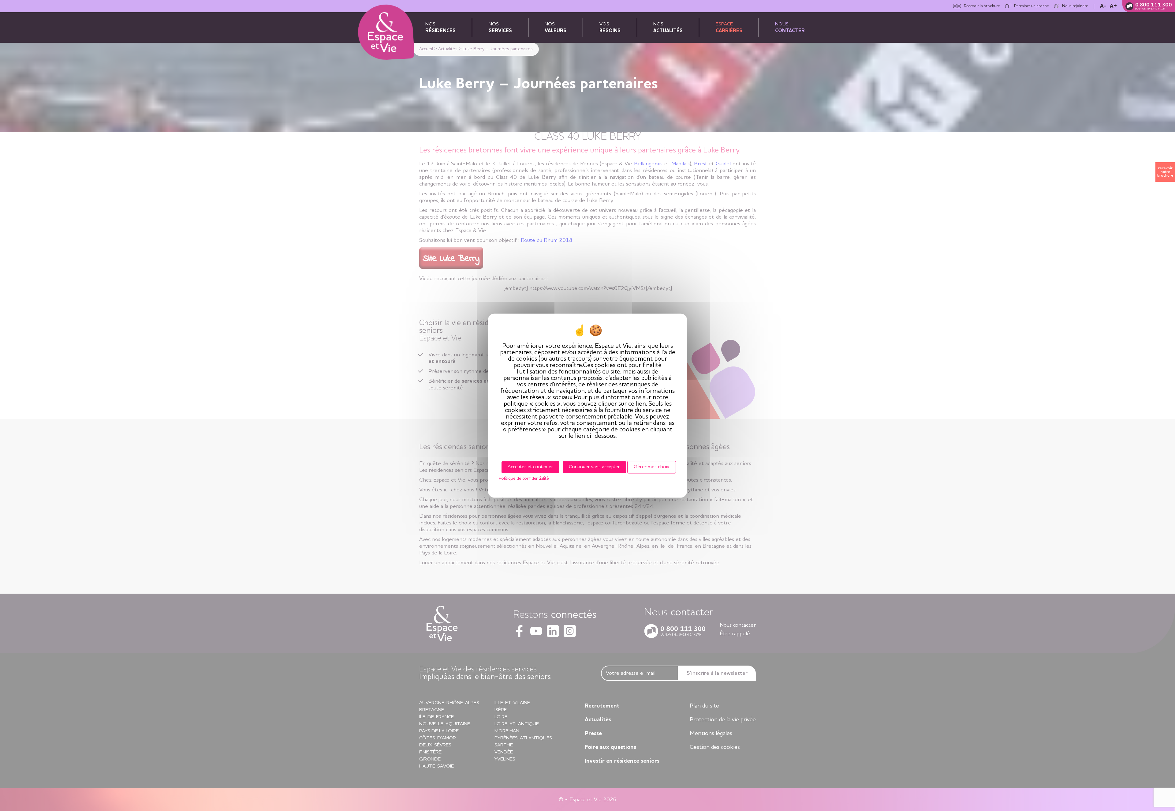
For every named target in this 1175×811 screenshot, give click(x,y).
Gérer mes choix (652, 466)
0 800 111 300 (1153, 5)
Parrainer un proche (1031, 6)
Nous (790, 27)
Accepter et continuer (530, 466)
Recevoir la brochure (982, 6)
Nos (440, 27)
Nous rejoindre (1075, 6)
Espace (729, 27)
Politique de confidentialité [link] (524, 478)
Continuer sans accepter (594, 466)
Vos (610, 27)
